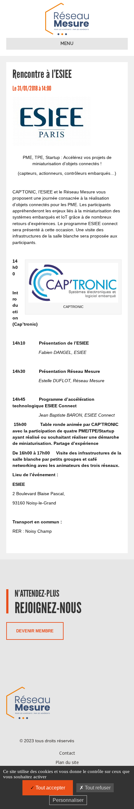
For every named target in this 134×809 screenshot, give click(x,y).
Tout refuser (97, 787)
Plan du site (67, 762)
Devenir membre (35, 631)
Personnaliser (68, 800)
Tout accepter (49, 787)
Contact (67, 753)
